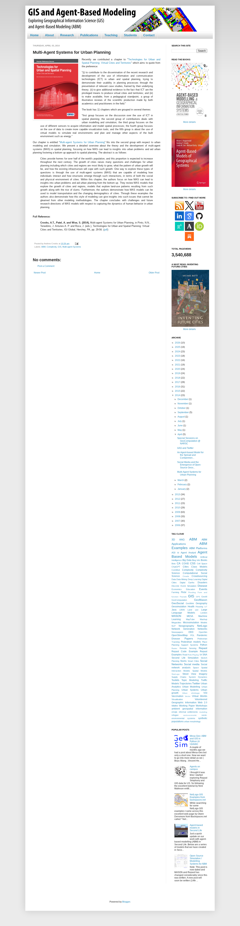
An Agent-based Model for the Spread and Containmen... (190, 455)
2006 (178, 525)
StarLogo (176, 674)
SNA (204, 654)
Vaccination (177, 696)
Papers (188, 638)
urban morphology (192, 721)
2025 (178, 347)
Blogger (126, 901)
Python (203, 645)
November (183, 403)
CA (178, 563)
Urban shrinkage (191, 693)
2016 (178, 386)
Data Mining (181, 579)
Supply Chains (179, 677)
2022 (178, 360)
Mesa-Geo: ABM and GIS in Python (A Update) (198, 740)
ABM (43, 247)
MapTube (190, 619)
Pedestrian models (191, 642)
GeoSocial (178, 603)
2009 (178, 512)
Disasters (202, 582)
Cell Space (202, 563)
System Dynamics (198, 677)
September (183, 412)
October (182, 408)
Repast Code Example (185, 651)
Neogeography (186, 626)
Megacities (176, 622)
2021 (178, 364)
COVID (185, 563)
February (182, 484)
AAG (182, 539)
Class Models (199, 566)
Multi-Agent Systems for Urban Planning (189, 473)
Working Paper (187, 705)
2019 (178, 373)
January (182, 489)
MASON (176, 615)
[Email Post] (76, 243)
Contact (148, 35)
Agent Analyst (188, 552)
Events (203, 589)
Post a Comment (46, 266)
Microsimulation (191, 622)
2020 (178, 369)
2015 (178, 391)
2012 (178, 499)
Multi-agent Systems (71, 247)
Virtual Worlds (199, 696)
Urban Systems (190, 690)
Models (204, 622)
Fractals (183, 597)
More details (189, 122)
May (180, 430)
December (183, 399)
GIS (59, 247)
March (181, 480)
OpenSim (203, 632)
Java (174, 609)
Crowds (186, 576)
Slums (183, 661)
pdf (105, 229)
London (203, 613)
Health (191, 606)
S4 (201, 655)
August (181, 416)
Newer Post (40, 272)
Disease (202, 585)
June (180, 425)
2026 (178, 342)
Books (204, 560)
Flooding (192, 592)
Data (174, 579)
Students (130, 35)
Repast (203, 648)
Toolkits (175, 680)
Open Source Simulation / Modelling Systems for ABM (198, 859)
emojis (174, 712)
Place (204, 642)
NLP (174, 626)
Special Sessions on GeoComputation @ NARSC (188, 441)
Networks (202, 629)
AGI (173, 552)
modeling (203, 712)
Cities (186, 566)
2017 (178, 382)
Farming (175, 592)
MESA (190, 616)
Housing (199, 606)
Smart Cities (193, 661)
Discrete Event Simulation (184, 586)
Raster (174, 648)
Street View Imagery (194, 674)
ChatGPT (176, 567)
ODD (191, 632)
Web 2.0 (202, 702)
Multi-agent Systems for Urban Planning (82, 142)
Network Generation (183, 629)
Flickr (183, 592)
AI (178, 553)
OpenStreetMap (180, 635)
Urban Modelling (191, 686)
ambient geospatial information (189, 708)
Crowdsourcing (199, 576)
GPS (198, 597)
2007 (178, 521)
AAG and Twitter (185, 448)
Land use (193, 610)
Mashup (203, 619)
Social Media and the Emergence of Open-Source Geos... (189, 465)
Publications (89, 35)
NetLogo (202, 625)
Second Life (178, 658)
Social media (192, 664)
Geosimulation (179, 606)
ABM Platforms (198, 548)
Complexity (52, 247)
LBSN (182, 610)
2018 (178, 378)
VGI (205, 693)
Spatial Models (199, 671)
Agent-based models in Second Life (196, 828)
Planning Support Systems (185, 645)
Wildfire (175, 706)
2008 (178, 516)
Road (184, 655)
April (180, 434)
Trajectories (186, 683)
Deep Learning (194, 579)
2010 (178, 507)
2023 (178, 356)
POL (192, 635)
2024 (178, 351)
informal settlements (188, 712)
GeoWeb (190, 603)
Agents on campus (195, 768)
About (49, 35)
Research (67, 35)
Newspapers (177, 632)
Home (34, 35)
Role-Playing (193, 655)
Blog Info (196, 560)
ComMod (176, 570)
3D (173, 539)
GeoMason (200, 599)
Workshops (201, 705)
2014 (178, 395)
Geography (201, 603)
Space (196, 667)
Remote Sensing (188, 648)
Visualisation (177, 699)
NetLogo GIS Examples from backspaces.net (198, 797)
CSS (192, 563)
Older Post (154, 272)
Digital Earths (187, 582)
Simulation (193, 658)
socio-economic (190, 715)
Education (190, 589)
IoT (205, 607)
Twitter (196, 683)
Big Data (186, 560)
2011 (178, 503)
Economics (177, 589)
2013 (178, 494)
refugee (175, 715)
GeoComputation (179, 600)
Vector (187, 696)
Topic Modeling (190, 680)
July (180, 421)
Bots (174, 563)
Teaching (111, 35)
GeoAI (204, 596)
